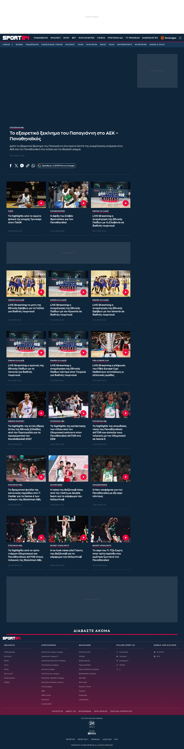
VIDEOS (101, 38)
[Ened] (92, 733)
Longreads (83, 699)
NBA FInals (46, 695)
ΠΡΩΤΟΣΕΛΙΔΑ (115, 38)
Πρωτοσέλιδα (85, 665)
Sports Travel (85, 686)
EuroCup (45, 699)
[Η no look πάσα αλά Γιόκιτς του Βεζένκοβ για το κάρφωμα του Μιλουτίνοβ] (68, 529)
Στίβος (7, 682)
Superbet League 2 (49, 656)
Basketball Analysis (87, 673)
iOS (158, 656)
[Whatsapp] (33, 166)
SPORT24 (70, 739)
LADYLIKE (107, 739)
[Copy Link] (27, 166)
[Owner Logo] (92, 724)
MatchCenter (85, 652)
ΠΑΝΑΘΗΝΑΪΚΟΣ (57, 211)
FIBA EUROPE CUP (101, 360)
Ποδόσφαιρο (41, 38)
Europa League (48, 669)
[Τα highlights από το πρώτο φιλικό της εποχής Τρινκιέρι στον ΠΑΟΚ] (26, 195)
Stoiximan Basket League (52, 678)
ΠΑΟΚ (10, 211)
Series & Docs (157, 44)
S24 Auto (83, 682)
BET (74, 38)
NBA (43, 691)
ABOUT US (71, 711)
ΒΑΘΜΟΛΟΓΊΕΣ (150, 38)
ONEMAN (95, 739)
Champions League (50, 665)
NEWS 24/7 (83, 739)
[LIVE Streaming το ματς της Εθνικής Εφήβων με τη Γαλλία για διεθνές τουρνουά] (26, 283)
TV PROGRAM (133, 38)
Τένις (81, 44)
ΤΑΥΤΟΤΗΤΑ (57, 711)
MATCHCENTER (86, 38)
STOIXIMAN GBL (57, 421)
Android (160, 652)
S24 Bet (82, 678)
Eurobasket (46, 704)
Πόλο (111, 44)
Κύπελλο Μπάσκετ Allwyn (52, 682)
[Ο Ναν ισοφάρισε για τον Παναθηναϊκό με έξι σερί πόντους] (110, 468)
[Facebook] (11, 166)
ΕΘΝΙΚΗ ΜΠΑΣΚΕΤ (16, 421)
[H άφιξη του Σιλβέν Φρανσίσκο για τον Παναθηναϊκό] (68, 195)
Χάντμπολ (92, 44)
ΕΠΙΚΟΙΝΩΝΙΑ (85, 711)
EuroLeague (46, 686)
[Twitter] (16, 166)
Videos (6, 44)
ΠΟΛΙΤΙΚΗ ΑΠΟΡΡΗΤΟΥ (121, 711)
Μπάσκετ (56, 38)
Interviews (141, 44)
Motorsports (124, 44)
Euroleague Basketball (168, 38)
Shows (19, 44)
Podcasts (83, 695)
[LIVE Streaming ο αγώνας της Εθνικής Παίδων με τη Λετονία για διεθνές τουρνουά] (26, 344)
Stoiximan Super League (52, 652)
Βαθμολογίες (84, 661)
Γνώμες (82, 691)
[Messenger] (22, 166)
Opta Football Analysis (89, 669)
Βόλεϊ (103, 44)
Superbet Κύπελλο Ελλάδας (53, 661)
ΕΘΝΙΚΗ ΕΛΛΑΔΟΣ (101, 211)
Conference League (50, 673)
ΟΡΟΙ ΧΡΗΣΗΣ (101, 711)
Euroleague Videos (52, 44)
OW (116, 739)
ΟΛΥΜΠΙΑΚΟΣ (56, 485)
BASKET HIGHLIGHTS (59, 545)
